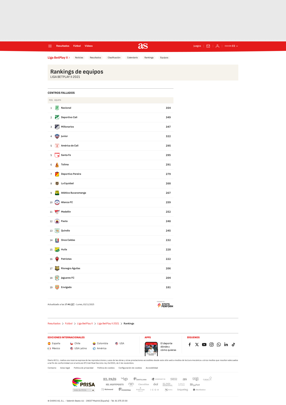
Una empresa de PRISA (83, 382)
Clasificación (114, 57)
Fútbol (77, 46)
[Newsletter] (208, 46)
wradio (131, 384)
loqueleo (183, 390)
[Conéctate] (217, 46)
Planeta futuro (181, 384)
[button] (83, 390)
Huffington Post (114, 384)
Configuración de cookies (130, 368)
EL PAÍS (109, 379)
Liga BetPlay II (58, 58)
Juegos (197, 46)
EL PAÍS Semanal (167, 384)
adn (195, 379)
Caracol (207, 379)
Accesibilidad (152, 368)
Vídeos (89, 46)
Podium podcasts (140, 390)
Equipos (164, 57)
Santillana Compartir (158, 379)
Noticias (79, 57)
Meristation (199, 390)
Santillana (140, 379)
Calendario (132, 57)
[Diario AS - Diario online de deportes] (143, 46)
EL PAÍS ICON (154, 390)
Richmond (107, 389)
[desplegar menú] (50, 46)
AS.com (185, 379)
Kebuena (195, 384)
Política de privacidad (83, 368)
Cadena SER (174, 379)
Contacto (52, 368)
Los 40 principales (124, 379)
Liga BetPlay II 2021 (108, 323)
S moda (168, 390)
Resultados (62, 46)
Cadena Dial (156, 384)
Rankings (149, 57)
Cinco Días (144, 384)
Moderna (125, 390)
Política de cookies (106, 368)
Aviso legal (65, 368)
